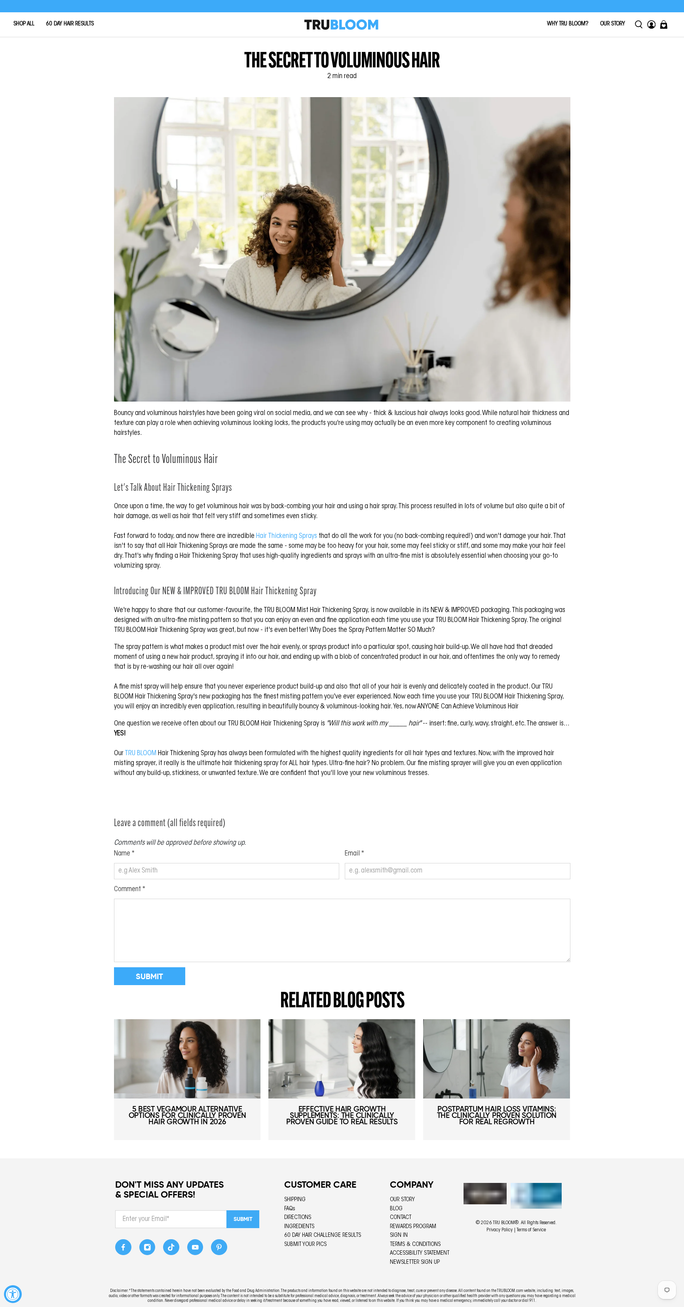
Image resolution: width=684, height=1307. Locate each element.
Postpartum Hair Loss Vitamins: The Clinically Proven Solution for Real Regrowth (497, 1115)
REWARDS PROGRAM (413, 1227)
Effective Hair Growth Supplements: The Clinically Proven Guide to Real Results (342, 1115)
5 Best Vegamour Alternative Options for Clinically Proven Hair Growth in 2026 (187, 1115)
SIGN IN (399, 1235)
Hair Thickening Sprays (286, 536)
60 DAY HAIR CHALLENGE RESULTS (322, 1235)
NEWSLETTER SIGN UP (415, 1262)
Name (124, 853)
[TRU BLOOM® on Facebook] (123, 1249)
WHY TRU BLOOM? (568, 24)
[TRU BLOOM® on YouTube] (195, 1249)
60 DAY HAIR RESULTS (70, 24)
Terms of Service (531, 1230)
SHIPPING (295, 1200)
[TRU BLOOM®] (341, 24)
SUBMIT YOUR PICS (305, 1245)
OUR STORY (612, 24)
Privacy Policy (499, 1230)
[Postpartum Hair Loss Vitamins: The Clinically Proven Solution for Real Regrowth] (496, 1058)
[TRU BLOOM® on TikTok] (171, 1249)
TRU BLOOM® (506, 1223)
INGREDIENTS (299, 1227)
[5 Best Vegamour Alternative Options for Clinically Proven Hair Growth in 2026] (187, 1058)
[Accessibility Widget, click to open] (13, 1294)
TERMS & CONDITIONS (415, 1245)
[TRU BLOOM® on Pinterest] (219, 1249)
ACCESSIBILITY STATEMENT (419, 1253)
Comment (129, 889)
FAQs (289, 1209)
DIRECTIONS (297, 1218)
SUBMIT (243, 1219)
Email (354, 853)
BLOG (396, 1209)
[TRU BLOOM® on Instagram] (147, 1249)
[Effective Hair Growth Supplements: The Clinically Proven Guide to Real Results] (341, 1058)
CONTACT (400, 1218)
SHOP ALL (23, 24)
